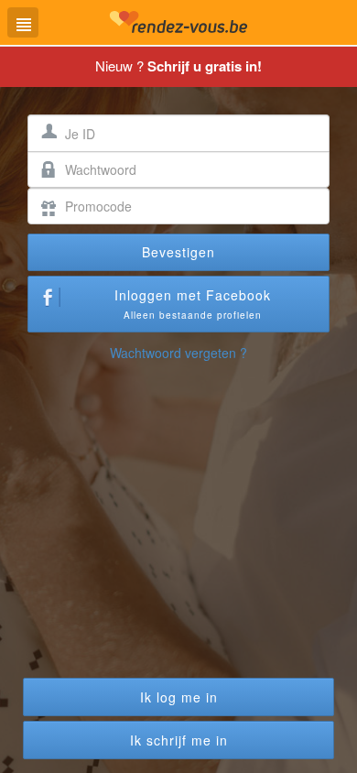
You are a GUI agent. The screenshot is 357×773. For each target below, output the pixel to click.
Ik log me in (179, 697)
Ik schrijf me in (179, 740)
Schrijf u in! (204, 66)
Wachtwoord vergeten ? (178, 352)
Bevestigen (178, 252)
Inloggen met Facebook (192, 303)
